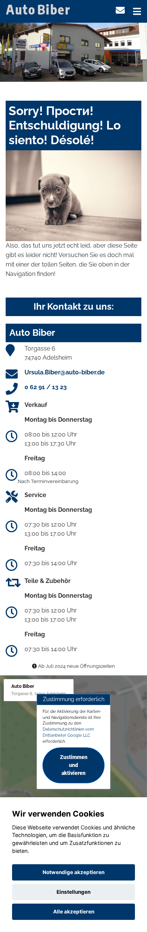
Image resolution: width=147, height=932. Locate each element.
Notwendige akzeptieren (73, 872)
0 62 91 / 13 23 (45, 387)
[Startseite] (39, 9)
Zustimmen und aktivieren (73, 765)
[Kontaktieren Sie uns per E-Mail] (120, 10)
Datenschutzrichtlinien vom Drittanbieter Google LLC (68, 732)
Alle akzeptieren (73, 912)
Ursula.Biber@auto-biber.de (64, 372)
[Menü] (137, 11)
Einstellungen (73, 892)
